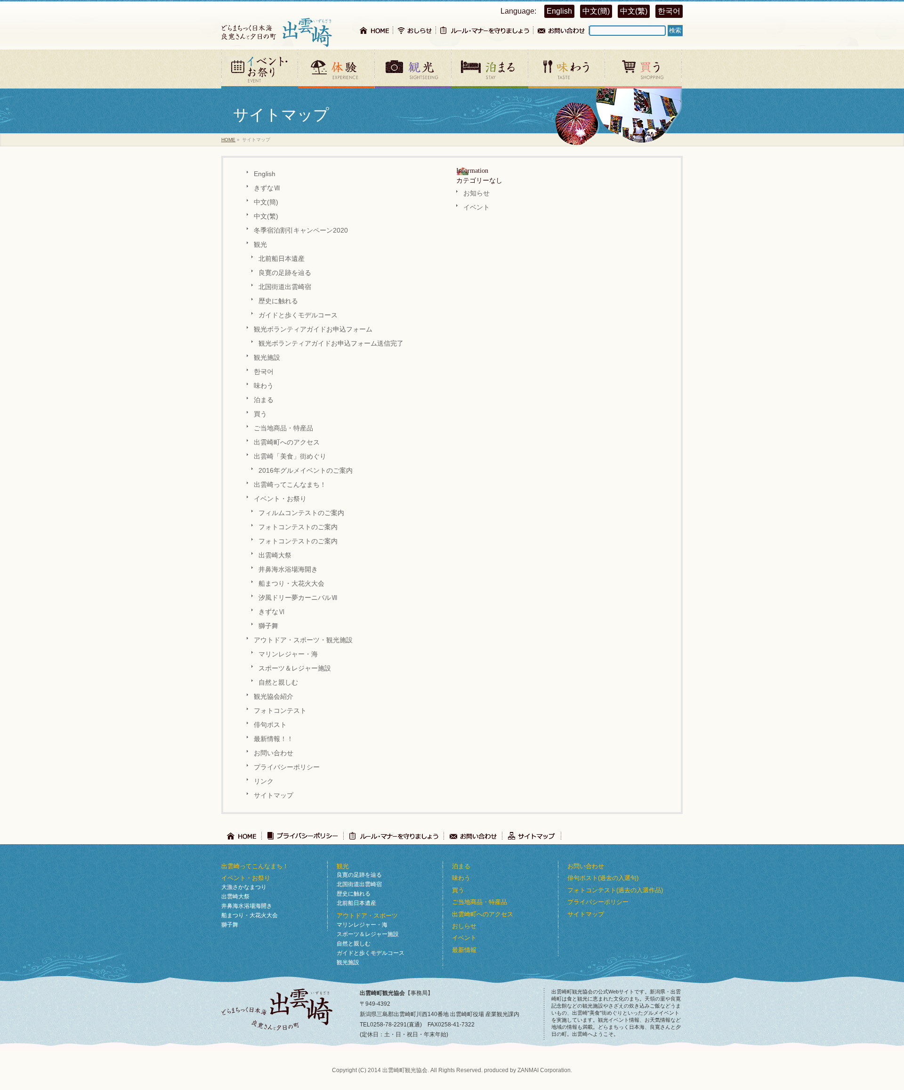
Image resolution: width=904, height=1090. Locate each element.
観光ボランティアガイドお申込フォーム (313, 329)
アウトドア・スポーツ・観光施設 (303, 640)
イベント (476, 207)
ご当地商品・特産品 (283, 428)
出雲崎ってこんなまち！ (290, 484)
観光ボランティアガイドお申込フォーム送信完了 (331, 343)
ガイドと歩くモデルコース (298, 315)
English (559, 11)
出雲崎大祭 (274, 555)
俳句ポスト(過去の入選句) (602, 877)
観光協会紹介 (273, 696)
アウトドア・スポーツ (367, 915)
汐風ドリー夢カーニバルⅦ (298, 597)
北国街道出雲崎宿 (284, 287)
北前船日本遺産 (281, 258)
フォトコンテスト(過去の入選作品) (615, 890)
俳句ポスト (270, 724)
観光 (260, 244)
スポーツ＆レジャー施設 (294, 668)
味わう (264, 385)
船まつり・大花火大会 (291, 583)
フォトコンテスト (280, 710)
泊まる (264, 400)
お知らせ (476, 193)
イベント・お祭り (280, 498)
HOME (228, 139)
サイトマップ (273, 795)
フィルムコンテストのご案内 (301, 513)
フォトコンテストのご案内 (298, 527)
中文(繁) (633, 11)
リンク (264, 781)
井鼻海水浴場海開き (288, 569)
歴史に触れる (278, 301)
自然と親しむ (278, 682)
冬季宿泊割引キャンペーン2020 (301, 230)
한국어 (669, 11)
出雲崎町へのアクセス (287, 442)
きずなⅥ (271, 611)
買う (260, 414)
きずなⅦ (267, 188)
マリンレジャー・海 (288, 654)
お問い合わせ (273, 753)
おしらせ (464, 925)
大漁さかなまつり (243, 887)
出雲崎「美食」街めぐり (290, 456)
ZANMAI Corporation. (544, 1070)
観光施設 (267, 357)
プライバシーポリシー (287, 767)
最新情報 (464, 949)
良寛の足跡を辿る (284, 272)
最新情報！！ (273, 739)
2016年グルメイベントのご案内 (305, 470)
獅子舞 (268, 626)
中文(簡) (596, 11)
